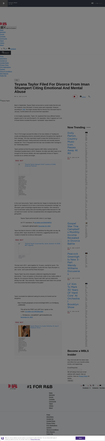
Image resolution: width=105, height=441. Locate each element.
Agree (80, 438)
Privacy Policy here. (35, 439)
